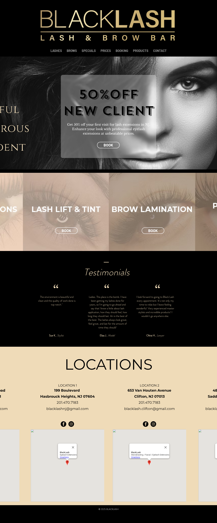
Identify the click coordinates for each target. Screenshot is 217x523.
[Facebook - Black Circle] (63, 424)
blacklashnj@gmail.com (67, 409)
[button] (66, 230)
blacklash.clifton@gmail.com (149, 409)
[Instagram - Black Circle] (71, 424)
